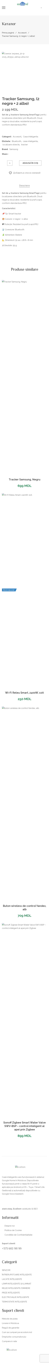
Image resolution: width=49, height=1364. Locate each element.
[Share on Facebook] (12, 153)
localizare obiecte (11, 144)
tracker (24, 144)
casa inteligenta (30, 141)
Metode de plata (10, 1319)
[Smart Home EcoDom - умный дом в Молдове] (22, 3)
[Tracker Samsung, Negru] (24, 376)
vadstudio (26, 1209)
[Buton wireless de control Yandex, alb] (24, 803)
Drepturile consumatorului (14, 1337)
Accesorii (22, 33)
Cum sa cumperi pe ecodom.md (17, 1332)
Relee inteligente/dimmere (16, 1288)
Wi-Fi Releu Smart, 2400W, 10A (24, 692)
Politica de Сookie (13, 1230)
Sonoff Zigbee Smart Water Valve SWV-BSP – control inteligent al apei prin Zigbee (24, 1126)
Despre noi (10, 1226)
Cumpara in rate (9, 1341)
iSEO (35, 1209)
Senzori (6, 1270)
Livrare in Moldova (10, 1323)
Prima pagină (8, 33)
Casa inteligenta (30, 136)
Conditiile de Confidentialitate (18, 1235)
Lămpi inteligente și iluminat (16, 1284)
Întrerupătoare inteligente (17, 1275)
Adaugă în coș (30, 163)
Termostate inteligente (14, 1302)
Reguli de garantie (10, 1328)
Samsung (13, 149)
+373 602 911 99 (11, 1249)
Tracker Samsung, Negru (24, 479)
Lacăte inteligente (12, 1279)
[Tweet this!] (15, 153)
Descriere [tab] (24, 185)
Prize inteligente (11, 1293)
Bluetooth (16, 141)
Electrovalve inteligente (15, 1297)
